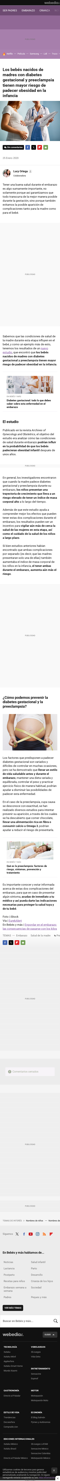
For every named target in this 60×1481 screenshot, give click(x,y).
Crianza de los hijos (42, 1281)
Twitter (33, 147)
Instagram (37, 1233)
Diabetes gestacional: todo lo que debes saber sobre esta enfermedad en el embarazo (29, 404)
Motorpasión (37, 1395)
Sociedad (36, 1287)
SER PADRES (10, 10)
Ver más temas (12, 1308)
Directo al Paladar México (16, 1458)
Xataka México (11, 1444)
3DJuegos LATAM (39, 1444)
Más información (47, 1477)
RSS (44, 1233)
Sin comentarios (15, 147)
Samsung (34, 53)
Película (21, 53)
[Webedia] (52, 3)
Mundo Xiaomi (10, 1370)
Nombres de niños (35, 1220)
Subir (47, 1334)
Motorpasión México (40, 1458)
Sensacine (36, 1374)
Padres (7, 1297)
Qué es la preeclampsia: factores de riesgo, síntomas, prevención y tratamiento (27, 869)
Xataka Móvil (10, 1356)
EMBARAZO (28, 10)
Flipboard (39, 147)
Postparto (9, 1274)
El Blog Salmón (38, 1417)
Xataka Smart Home (13, 1366)
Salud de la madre (40, 935)
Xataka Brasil (10, 1448)
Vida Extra (35, 1356)
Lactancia (9, 1268)
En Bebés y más (14, 396)
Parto (34, 1268)
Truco (54, 53)
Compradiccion (11, 1427)
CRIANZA (45, 10)
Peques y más (39, 1297)
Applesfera (9, 1361)
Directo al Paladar (12, 1395)
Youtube (30, 1233)
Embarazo (21, 935)
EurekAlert (15, 920)
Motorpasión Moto (39, 1400)
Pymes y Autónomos (40, 1422)
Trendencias (10, 1417)
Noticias (8, 1262)
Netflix (10, 53)
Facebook (27, 147)
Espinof (34, 1378)
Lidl (45, 53)
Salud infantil (38, 1262)
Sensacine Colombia (40, 1453)
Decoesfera (9, 1422)
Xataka (7, 1352)
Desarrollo (37, 1274)
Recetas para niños (14, 1281)
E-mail (45, 147)
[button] (22, 171)
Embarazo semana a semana (15, 1289)
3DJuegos (36, 1352)
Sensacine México (39, 1448)
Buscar (56, 1321)
